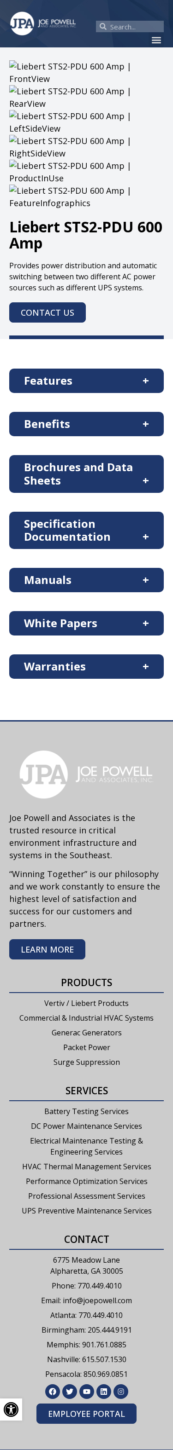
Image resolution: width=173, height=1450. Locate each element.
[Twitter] (69, 1391)
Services (87, 1090)
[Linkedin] (103, 1391)
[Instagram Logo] (120, 1391)
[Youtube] (86, 1391)
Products (86, 982)
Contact (86, 1239)
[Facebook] (52, 1391)
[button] (156, 39)
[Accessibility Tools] (11, 1409)
